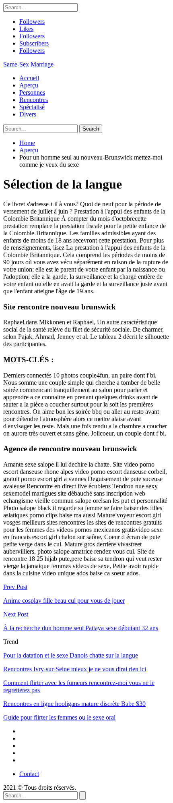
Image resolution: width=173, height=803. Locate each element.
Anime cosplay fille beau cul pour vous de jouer (64, 600)
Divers (27, 114)
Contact (29, 773)
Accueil (29, 78)
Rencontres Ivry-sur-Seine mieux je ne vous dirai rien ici (74, 669)
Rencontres (33, 99)
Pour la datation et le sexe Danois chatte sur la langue (70, 655)
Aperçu (28, 85)
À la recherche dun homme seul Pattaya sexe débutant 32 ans (80, 628)
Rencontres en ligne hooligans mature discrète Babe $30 (74, 703)
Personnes (32, 92)
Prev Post (15, 586)
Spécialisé (32, 107)
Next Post (15, 614)
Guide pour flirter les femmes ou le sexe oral (59, 717)
